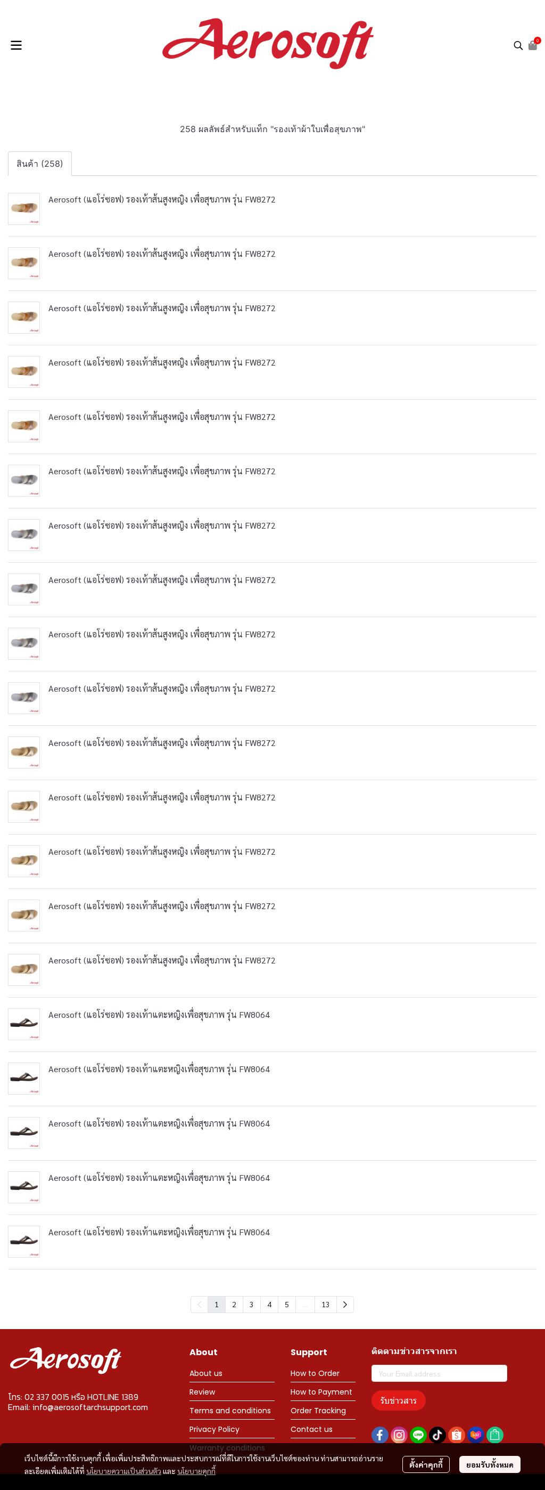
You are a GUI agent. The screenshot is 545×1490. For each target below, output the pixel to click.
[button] (518, 45)
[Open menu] (16, 45)
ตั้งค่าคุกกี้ (426, 1464)
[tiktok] (437, 1435)
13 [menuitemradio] (325, 1304)
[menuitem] (345, 1304)
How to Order (315, 1373)
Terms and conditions (230, 1410)
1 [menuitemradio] (216, 1304)
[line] (418, 1435)
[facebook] (380, 1435)
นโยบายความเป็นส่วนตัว (123, 1471)
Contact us (312, 1429)
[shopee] (456, 1435)
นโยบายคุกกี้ (196, 1471)
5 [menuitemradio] (287, 1304)
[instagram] (399, 1435)
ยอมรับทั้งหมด (490, 1464)
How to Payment (321, 1392)
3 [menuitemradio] (252, 1304)
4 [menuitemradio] (269, 1304)
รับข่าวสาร (399, 1400)
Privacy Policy (214, 1429)
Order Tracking (318, 1410)
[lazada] (475, 1435)
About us (205, 1373)
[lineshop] (494, 1435)
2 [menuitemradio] (234, 1304)
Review (202, 1392)
